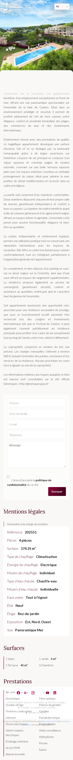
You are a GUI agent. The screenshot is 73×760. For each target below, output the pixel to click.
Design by (38, 712)
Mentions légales (57, 702)
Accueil (12, 7)
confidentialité (50, 721)
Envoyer (57, 491)
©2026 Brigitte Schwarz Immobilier (25, 702)
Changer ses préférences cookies (38, 707)
